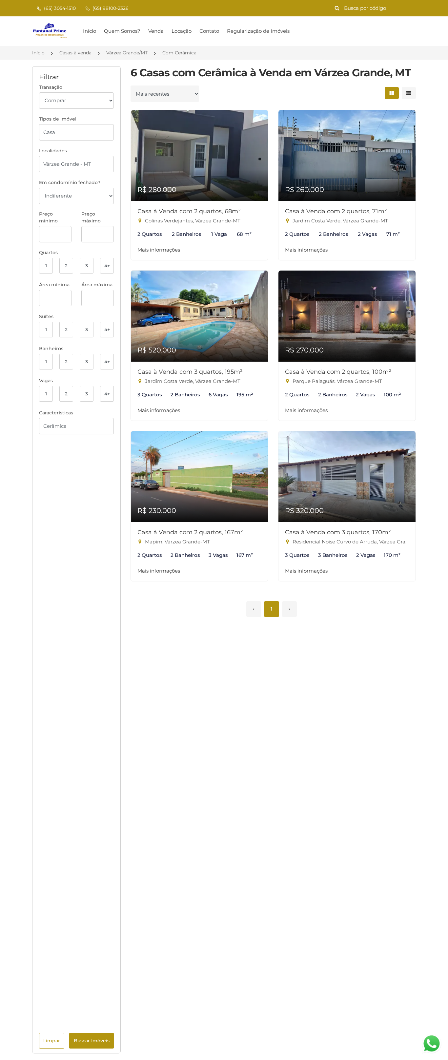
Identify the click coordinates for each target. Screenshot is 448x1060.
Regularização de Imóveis (258, 31)
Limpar (51, 1041)
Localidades (53, 151)
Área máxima (96, 285)
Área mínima (54, 285)
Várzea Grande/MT (127, 53)
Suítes (46, 316)
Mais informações (158, 250)
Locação (182, 31)
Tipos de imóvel (57, 119)
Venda (156, 31)
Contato (209, 31)
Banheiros (51, 348)
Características (56, 413)
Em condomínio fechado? (69, 182)
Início (89, 31)
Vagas (46, 381)
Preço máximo (91, 217)
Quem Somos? (122, 31)
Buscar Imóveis (92, 1041)
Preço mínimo (48, 217)
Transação (50, 87)
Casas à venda (75, 53)
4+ (107, 266)
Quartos (48, 253)
